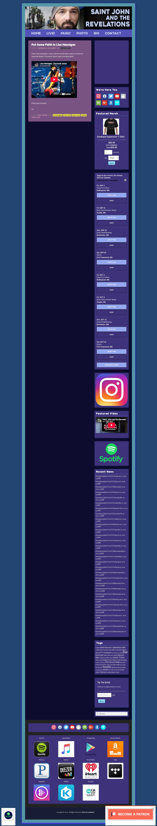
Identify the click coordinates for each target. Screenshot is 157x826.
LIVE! (51, 33)
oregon (105, 660)
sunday (83, 115)
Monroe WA (105, 658)
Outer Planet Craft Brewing (117, 660)
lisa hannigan (57, 115)
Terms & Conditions (88, 812)
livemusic (100, 655)
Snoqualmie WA (120, 667)
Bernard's (109, 648)
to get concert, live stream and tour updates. (109, 177)
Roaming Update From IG (104, 476)
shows (113, 667)
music (110, 658)
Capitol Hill (99, 650)
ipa (113, 653)
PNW (117, 662)
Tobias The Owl (115, 670)
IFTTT (101, 653)
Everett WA (118, 650)
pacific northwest (100, 662)
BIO (96, 33)
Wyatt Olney (115, 672)
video (98, 672)
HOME (36, 33)
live (125, 652)
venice (122, 670)
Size (105, 158)
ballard (98, 648)
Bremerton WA (119, 648)
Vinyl (101, 672)
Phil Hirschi (110, 662)
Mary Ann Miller (112, 655)
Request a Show (111, 365)
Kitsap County (118, 653)
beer (103, 647)
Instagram (108, 653)
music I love (76, 115)
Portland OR (99, 665)
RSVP (112, 200)
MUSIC (66, 33)
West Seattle (107, 672)
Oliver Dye (99, 660)
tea (109, 670)
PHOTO (82, 33)
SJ (58, 48)
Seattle (107, 667)
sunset (105, 670)
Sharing (44, 115)
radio (118, 665)
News (39, 115)
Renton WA (99, 667)
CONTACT (113, 33)
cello (113, 650)
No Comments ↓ (65, 48)
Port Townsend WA (110, 665)
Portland (122, 662)
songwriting (99, 670)
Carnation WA (107, 650)
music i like (66, 115)
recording (122, 665)
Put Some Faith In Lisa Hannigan (53, 44)
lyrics (105, 655)
